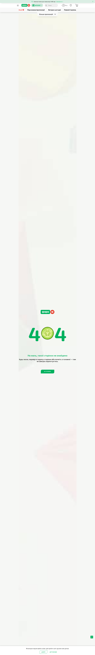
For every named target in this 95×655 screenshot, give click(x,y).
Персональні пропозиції (36, 10)
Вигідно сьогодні (54, 10)
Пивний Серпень (70, 10)
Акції (20, 10)
